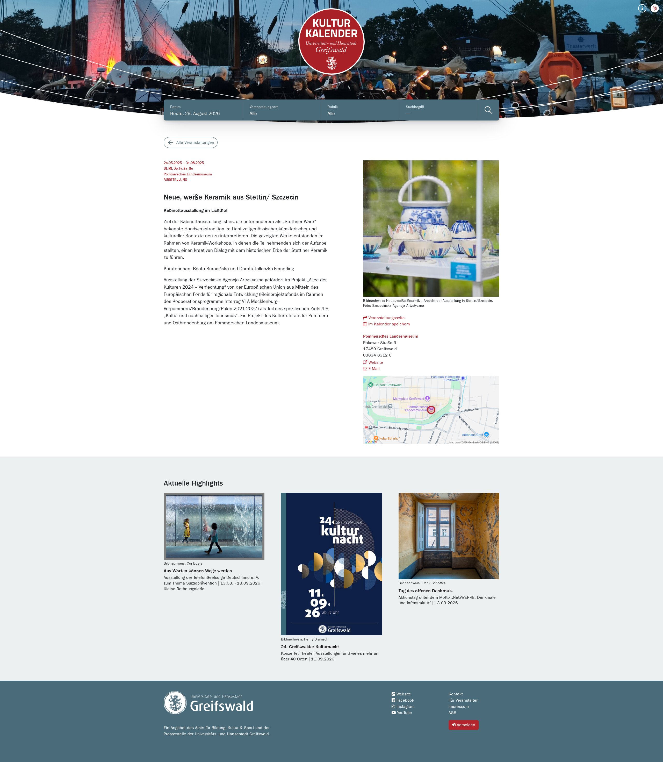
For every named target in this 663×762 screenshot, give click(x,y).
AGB (452, 713)
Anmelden (465, 725)
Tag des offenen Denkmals (425, 591)
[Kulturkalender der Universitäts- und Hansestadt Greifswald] (331, 41)
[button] (655, 8)
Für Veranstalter (463, 700)
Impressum (459, 706)
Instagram (405, 706)
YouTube (404, 713)
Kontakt (456, 694)
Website (375, 362)
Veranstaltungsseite (386, 318)
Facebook (404, 700)
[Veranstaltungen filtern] (488, 110)
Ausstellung (175, 180)
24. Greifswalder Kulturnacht (310, 647)
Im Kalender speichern (388, 324)
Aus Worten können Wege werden (198, 571)
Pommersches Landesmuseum (188, 174)
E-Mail (373, 369)
